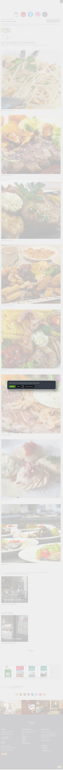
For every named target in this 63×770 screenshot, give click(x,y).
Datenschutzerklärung (29, 386)
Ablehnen (19, 386)
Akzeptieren (12, 386)
